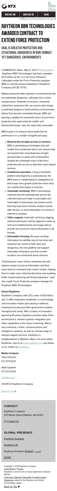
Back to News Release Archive (39, 18)
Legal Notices (10, 469)
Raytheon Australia (14, 439)
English (29, 451)
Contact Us (13, 421)
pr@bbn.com (8, 377)
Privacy (20, 469)
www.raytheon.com (33, 343)
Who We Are (10, 14)
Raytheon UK (11, 445)
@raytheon (23, 347)
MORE (7, 457)
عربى (37, 451)
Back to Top (7, 391)
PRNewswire (45, 70)
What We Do (28, 14)
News (46, 14)
